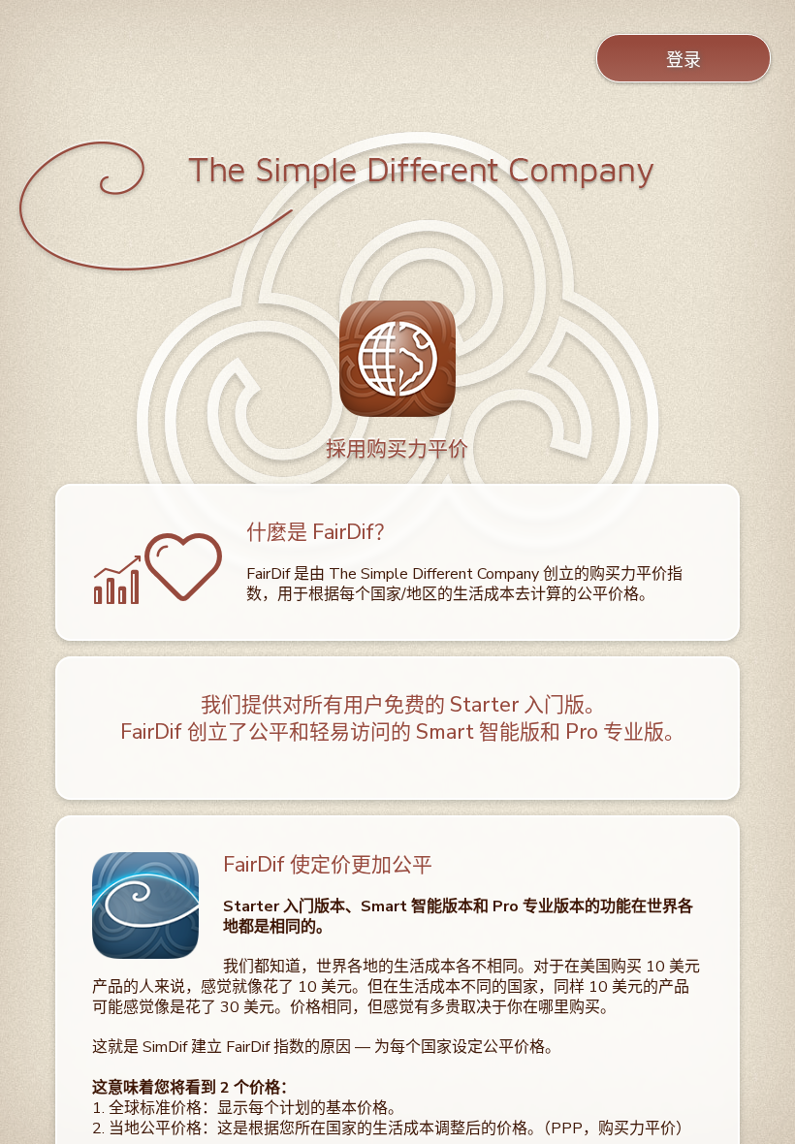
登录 (684, 60)
